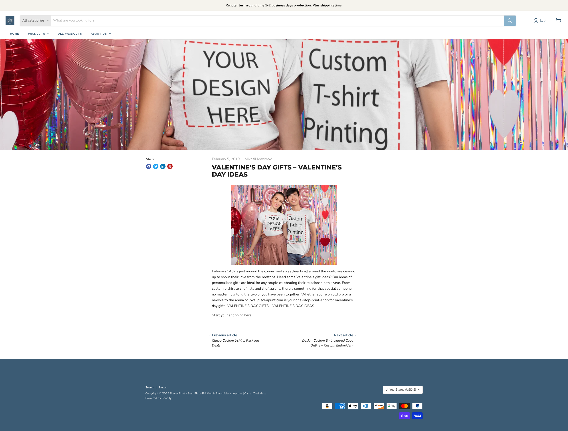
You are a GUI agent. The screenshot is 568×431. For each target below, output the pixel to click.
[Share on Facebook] (148, 166)
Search (149, 388)
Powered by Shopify (158, 398)
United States (400, 390)
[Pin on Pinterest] (170, 166)
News (163, 388)
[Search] (510, 21)
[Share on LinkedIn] (163, 166)
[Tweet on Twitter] (155, 166)
